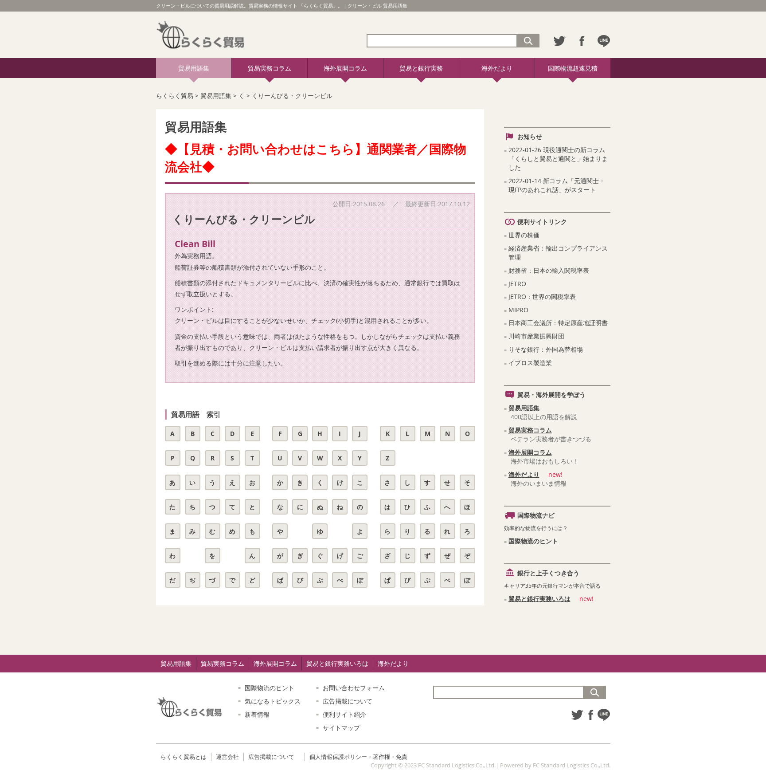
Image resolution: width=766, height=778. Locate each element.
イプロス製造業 (530, 362)
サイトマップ (341, 727)
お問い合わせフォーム (354, 688)
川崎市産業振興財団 (536, 336)
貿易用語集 (193, 68)
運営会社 (227, 757)
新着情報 (257, 714)
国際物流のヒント (533, 541)
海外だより (496, 68)
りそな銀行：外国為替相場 (545, 349)
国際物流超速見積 (573, 68)
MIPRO (518, 310)
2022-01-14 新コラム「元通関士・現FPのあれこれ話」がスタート (556, 185)
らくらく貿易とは (183, 757)
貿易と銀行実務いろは (539, 598)
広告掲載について (347, 701)
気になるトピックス (273, 701)
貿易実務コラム (269, 68)
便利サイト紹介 (344, 714)
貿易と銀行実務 (421, 68)
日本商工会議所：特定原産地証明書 (558, 322)
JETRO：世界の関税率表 (542, 296)
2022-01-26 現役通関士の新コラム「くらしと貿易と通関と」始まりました (558, 158)
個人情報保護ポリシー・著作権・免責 (358, 757)
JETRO (517, 283)
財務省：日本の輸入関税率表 (548, 270)
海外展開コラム (345, 68)
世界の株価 (523, 235)
